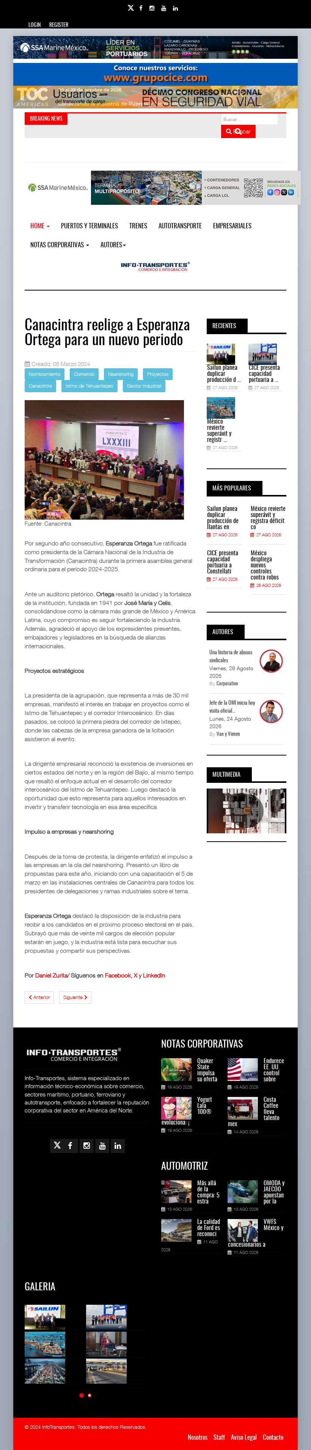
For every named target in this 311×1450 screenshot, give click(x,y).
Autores (111, 245)
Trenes (138, 226)
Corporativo (227, 684)
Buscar (241, 131)
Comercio (84, 374)
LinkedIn (154, 975)
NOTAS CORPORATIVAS (57, 245)
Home (38, 226)
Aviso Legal (244, 1437)
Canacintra (40, 386)
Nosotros (197, 1437)
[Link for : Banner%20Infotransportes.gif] (155, 74)
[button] (81, 1395)
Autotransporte (180, 226)
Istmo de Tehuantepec (89, 386)
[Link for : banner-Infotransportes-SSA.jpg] (155, 47)
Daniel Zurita (51, 975)
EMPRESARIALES (232, 226)
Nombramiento (44, 374)
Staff (219, 1437)
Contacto (273, 1437)
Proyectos (157, 374)
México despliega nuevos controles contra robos (265, 565)
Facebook (118, 975)
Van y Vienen (228, 734)
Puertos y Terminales (89, 226)
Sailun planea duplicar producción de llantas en (223, 518)
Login (34, 25)
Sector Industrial (144, 386)
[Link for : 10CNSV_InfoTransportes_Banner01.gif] (155, 97)
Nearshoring (121, 374)
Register (58, 25)
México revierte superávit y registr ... (219, 431)
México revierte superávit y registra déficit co (268, 518)
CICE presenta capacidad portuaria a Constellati (222, 562)
